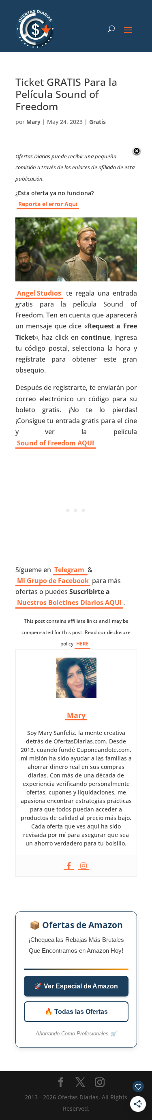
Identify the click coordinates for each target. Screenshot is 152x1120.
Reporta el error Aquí (47, 204)
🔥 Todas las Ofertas (76, 1011)
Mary (33, 122)
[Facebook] (69, 866)
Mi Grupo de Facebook (53, 580)
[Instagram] (83, 866)
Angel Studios (39, 293)
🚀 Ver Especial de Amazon (76, 986)
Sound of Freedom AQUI (55, 443)
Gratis (97, 122)
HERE (82, 643)
